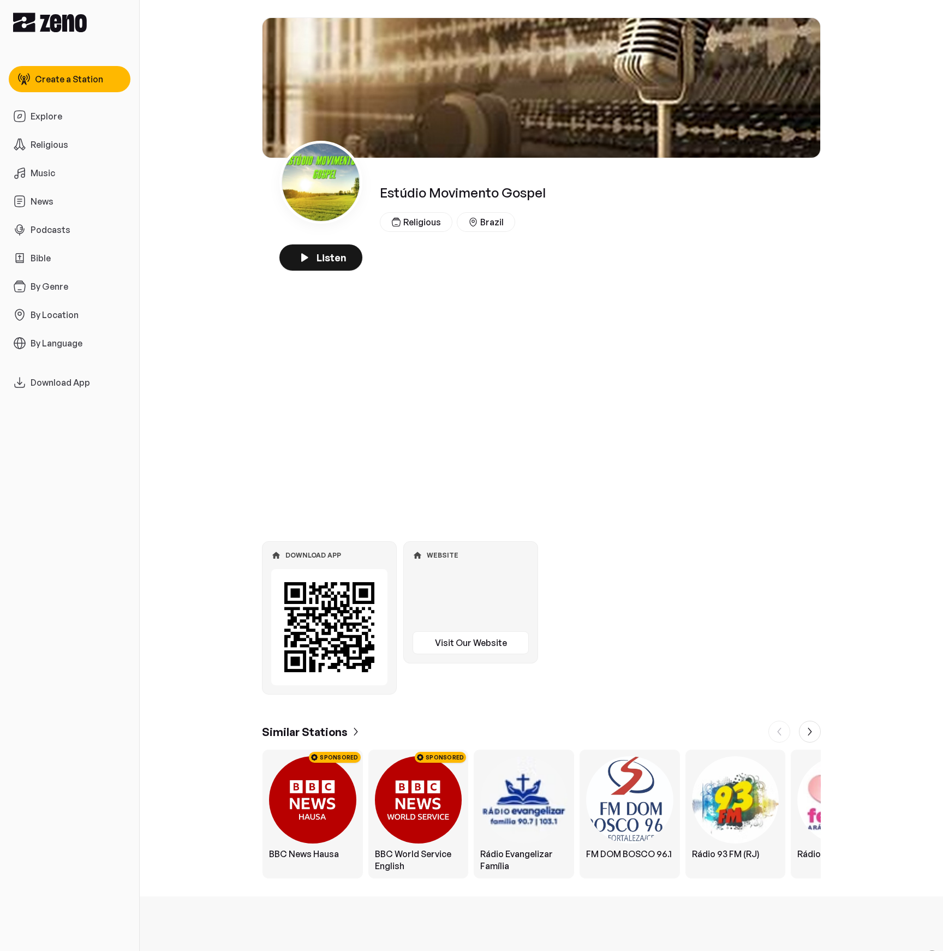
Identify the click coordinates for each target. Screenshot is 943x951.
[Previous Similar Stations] (779, 732)
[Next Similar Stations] (810, 732)
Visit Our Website (471, 642)
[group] (541, 814)
